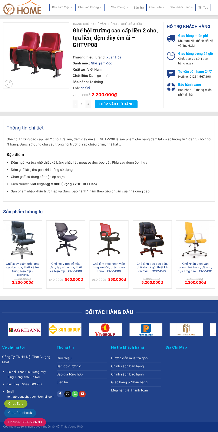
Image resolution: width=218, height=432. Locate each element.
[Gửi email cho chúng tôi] (67, 394)
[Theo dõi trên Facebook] (60, 394)
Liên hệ (62, 382)
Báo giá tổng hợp (70, 374)
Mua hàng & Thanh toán (129, 390)
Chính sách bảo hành (127, 374)
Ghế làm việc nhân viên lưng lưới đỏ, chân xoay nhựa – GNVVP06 (109, 267)
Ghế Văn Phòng (88, 7)
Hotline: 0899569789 (25, 422)
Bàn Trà (139, 7)
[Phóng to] (9, 84)
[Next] (214, 256)
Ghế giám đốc (131, 24)
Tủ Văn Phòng (116, 7)
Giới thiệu (64, 358)
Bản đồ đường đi (69, 366)
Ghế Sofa (155, 7)
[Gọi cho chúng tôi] (75, 394)
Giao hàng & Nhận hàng (129, 382)
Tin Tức (203, 7)
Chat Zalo (15, 403)
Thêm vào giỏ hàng (116, 104)
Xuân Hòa (113, 57)
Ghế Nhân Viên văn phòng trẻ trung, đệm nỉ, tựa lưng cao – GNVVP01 (195, 267)
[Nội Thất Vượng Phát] (23, 7)
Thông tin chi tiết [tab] (25, 128)
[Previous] (3, 256)
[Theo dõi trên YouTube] (82, 394)
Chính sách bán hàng (127, 366)
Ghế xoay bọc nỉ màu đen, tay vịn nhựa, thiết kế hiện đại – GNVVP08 (66, 267)
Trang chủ (81, 24)
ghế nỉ (85, 88)
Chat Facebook (20, 413)
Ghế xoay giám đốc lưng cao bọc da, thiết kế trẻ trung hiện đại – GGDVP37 (22, 269)
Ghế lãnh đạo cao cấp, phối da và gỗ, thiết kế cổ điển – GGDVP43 (152, 267)
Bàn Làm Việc (61, 7)
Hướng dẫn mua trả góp (129, 358)
